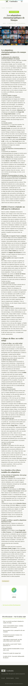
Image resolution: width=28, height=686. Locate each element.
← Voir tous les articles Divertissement (10, 605)
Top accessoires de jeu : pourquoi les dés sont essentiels (14, 631)
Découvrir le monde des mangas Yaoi (12, 653)
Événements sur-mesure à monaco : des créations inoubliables (12, 635)
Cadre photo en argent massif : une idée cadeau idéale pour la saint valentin (12, 640)
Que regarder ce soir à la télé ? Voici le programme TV (12, 644)
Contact (17, 678)
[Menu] (21, 1)
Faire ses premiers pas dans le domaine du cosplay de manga (13, 622)
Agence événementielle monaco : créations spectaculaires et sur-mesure (13, 626)
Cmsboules (14, 1)
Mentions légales (10, 678)
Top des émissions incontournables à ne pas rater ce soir (13, 649)
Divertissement (9, 7)
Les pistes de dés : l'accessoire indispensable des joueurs (13, 657)
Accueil (3, 7)
